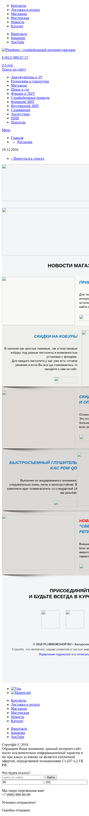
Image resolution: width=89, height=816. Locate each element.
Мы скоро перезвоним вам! (23, 791)
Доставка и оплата (25, 10)
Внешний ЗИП (22, 102)
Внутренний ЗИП (25, 106)
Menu (6, 130)
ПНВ (15, 118)
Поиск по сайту (14, 69)
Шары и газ (20, 89)
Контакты (18, 6)
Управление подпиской (54, 654)
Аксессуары (20, 114)
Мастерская (20, 18)
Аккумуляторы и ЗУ (26, 77)
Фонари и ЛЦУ (23, 93)
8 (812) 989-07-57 (15, 57)
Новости (17, 22)
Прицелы (18, 122)
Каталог (17, 26)
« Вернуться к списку (27, 158)
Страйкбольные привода (30, 98)
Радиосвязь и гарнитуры (30, 81)
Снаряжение (20, 110)
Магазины (19, 14)
